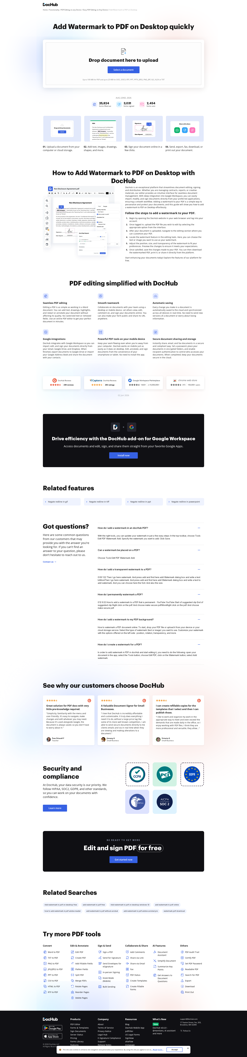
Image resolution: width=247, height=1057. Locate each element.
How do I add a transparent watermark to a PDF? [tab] (124, 569)
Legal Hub (102, 1034)
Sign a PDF (108, 952)
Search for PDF (192, 975)
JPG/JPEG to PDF (55, 969)
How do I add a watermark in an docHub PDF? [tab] (123, 527)
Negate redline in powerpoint (186, 501)
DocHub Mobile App (134, 1027)
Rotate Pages (81, 986)
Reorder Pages (82, 992)
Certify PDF (190, 957)
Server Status (76, 1034)
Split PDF (79, 975)
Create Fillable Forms (137, 988)
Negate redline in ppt (140, 501)
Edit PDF (79, 952)
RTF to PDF (53, 992)
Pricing (73, 1038)
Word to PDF (54, 952)
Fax (131, 969)
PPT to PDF (53, 975)
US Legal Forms (132, 1034)
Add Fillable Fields (84, 963)
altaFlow (129, 1041)
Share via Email (137, 963)
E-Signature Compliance (109, 1038)
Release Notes (104, 1045)
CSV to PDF (53, 980)
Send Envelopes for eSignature (112, 965)
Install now (124, 455)
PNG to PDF (53, 963)
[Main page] (50, 5)
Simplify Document (167, 960)
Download (190, 986)
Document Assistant (163, 953)
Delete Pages (81, 997)
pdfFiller (129, 1031)
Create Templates (138, 980)
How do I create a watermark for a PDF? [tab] (120, 644)
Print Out (189, 992)
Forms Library (76, 1041)
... (157, 1050)
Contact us (48, 561)
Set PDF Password (193, 963)
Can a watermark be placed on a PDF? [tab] (119, 550)
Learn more (55, 808)
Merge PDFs (81, 980)
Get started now (123, 859)
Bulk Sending (109, 986)
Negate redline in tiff (99, 501)
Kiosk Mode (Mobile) (108, 979)
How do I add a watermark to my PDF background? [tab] (126, 619)
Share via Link (137, 957)
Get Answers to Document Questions (165, 978)
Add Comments (137, 952)
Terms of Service (106, 1027)
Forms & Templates (79, 1027)
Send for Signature (112, 957)
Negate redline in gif (58, 501)
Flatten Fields (81, 969)
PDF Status (135, 975)
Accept (175, 1050)
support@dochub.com (189, 1019)
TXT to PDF (53, 957)
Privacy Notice (104, 1031)
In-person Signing (111, 972)
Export (188, 980)
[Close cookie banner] (188, 1048)
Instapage (130, 1045)
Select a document (123, 69)
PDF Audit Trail (192, 952)
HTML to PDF (54, 986)
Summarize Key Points (165, 968)
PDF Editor (75, 1024)
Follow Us (187, 1031)
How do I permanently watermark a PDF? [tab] (120, 594)
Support (101, 1041)
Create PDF (80, 957)
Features (74, 1045)
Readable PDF (191, 969)
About (100, 1024)
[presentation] (123, 63)
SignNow (129, 1038)
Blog (127, 1024)
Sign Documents (78, 1031)
